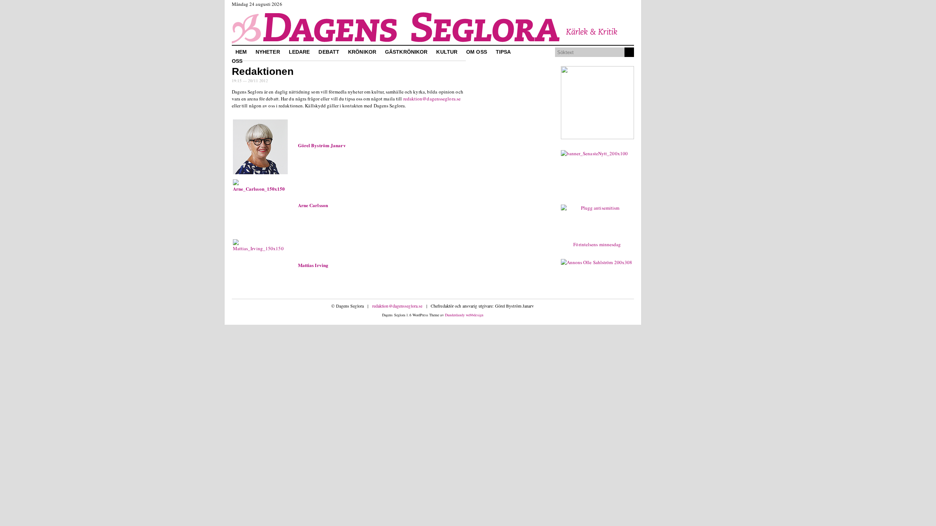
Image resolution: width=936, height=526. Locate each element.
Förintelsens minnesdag (597, 244)
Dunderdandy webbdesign (464, 314)
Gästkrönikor (406, 52)
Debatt (328, 52)
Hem (241, 52)
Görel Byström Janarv (322, 145)
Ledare (299, 52)
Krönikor (362, 52)
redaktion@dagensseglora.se (432, 98)
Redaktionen (263, 71)
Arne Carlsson (313, 205)
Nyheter (268, 52)
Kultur (446, 52)
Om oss (476, 52)
